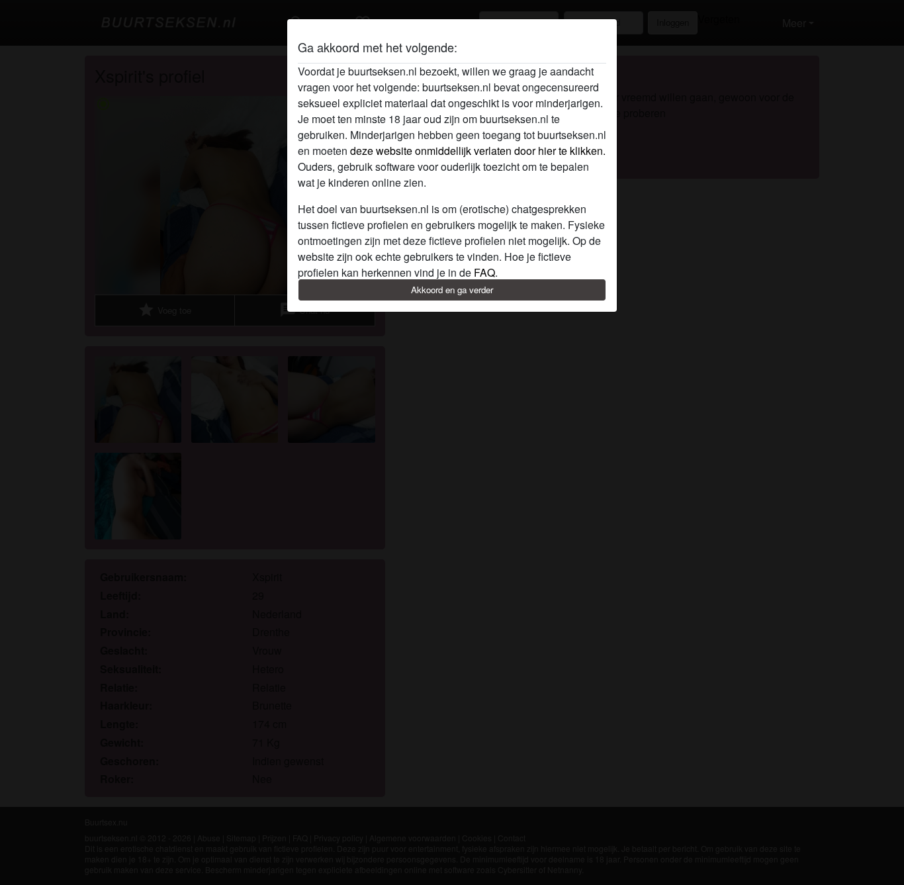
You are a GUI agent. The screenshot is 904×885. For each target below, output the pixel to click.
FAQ (484, 272)
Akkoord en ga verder (452, 289)
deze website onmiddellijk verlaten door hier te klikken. (478, 150)
